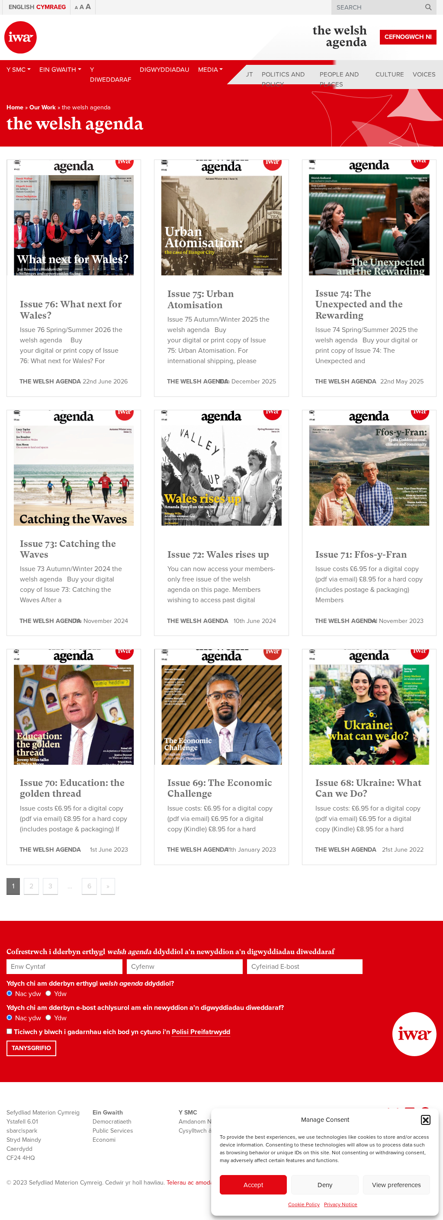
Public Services (113, 1130)
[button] (425, 1119)
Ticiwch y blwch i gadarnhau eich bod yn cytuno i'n (121, 1032)
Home (14, 107)
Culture (390, 74)
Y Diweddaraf (110, 74)
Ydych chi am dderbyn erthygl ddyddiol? (90, 983)
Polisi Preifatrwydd (201, 1032)
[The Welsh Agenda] (340, 37)
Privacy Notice (340, 1204)
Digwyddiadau (164, 69)
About (242, 74)
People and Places (339, 79)
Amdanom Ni (196, 1121)
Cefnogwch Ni (408, 37)
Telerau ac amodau (192, 1182)
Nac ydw (27, 994)
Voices (424, 74)
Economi (104, 1139)
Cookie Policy (304, 1204)
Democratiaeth (112, 1121)
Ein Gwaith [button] (57, 69)
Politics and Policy (283, 79)
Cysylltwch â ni (198, 1130)
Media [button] (208, 69)
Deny (325, 1185)
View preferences (396, 1185)
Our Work (42, 107)
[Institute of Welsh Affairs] (20, 37)
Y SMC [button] (16, 69)
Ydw (59, 994)
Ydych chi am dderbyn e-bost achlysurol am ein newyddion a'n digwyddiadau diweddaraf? (145, 1007)
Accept (253, 1185)
